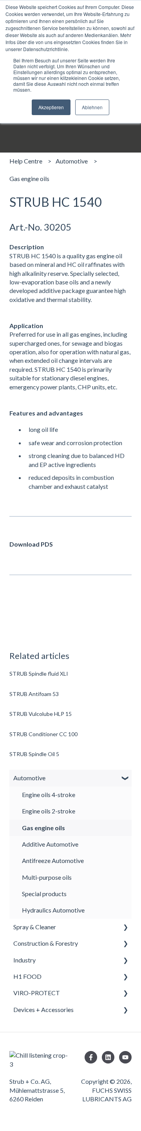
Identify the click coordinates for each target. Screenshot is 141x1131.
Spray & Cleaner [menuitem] (34, 926)
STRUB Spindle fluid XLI (38, 673)
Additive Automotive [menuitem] (50, 844)
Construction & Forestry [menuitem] (45, 943)
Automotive (72, 161)
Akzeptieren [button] (51, 107)
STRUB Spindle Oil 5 (34, 754)
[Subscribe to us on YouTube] (125, 1057)
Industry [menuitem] (24, 960)
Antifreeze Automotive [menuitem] (53, 860)
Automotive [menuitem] (29, 777)
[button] (125, 779)
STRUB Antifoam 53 (34, 694)
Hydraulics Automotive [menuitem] (53, 910)
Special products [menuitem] (44, 893)
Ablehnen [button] (92, 107)
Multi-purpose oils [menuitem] (47, 877)
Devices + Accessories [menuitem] (43, 1009)
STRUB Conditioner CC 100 (43, 734)
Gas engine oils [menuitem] (43, 827)
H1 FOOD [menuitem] (27, 976)
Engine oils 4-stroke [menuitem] (48, 794)
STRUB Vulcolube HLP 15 (40, 713)
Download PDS (31, 544)
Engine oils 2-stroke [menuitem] (48, 811)
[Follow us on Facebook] (91, 1057)
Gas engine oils (29, 178)
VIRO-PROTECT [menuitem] (36, 992)
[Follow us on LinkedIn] (108, 1057)
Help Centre (25, 161)
